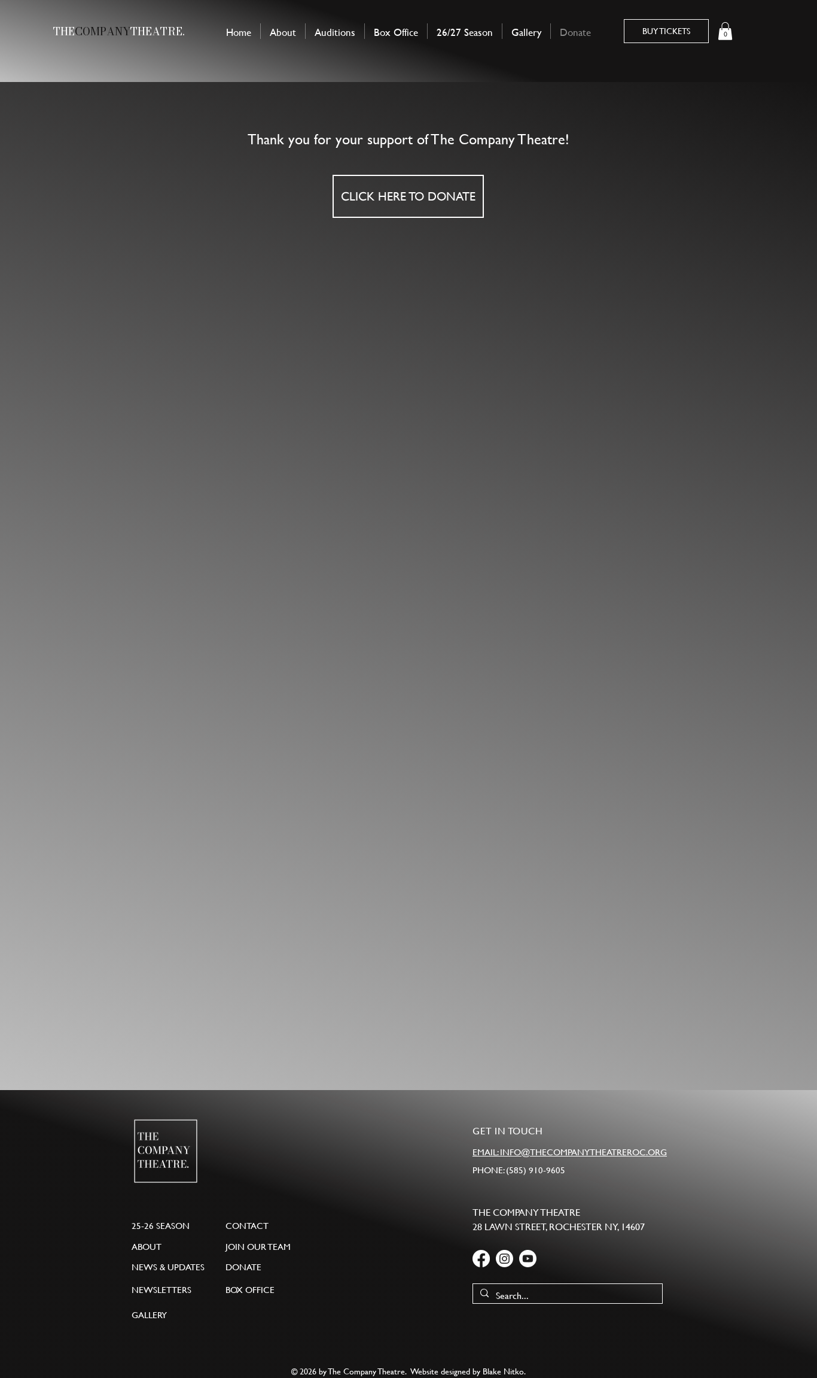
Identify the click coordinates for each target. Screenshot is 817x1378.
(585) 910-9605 (535, 1170)
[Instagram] (504, 1258)
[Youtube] (527, 1258)
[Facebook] (481, 1258)
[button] (725, 31)
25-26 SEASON (161, 1225)
